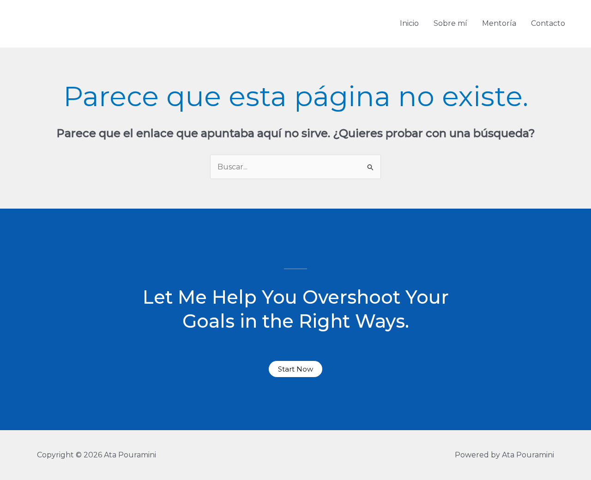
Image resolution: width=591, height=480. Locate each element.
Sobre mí (450, 23)
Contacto (548, 23)
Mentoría (499, 23)
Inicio (409, 23)
